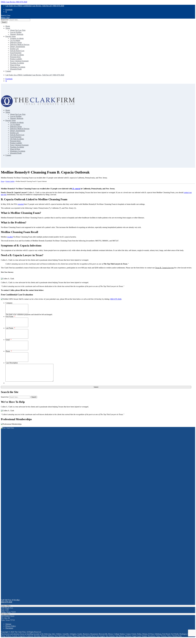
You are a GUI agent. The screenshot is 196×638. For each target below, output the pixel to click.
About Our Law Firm (17, 30)
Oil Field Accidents (17, 55)
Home (7, 26)
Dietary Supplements (17, 47)
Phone (8, 351)
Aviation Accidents (17, 38)
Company (8, 303)
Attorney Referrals (16, 34)
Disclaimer (9, 628)
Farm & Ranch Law (17, 51)
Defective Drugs (16, 42)
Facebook (8, 10)
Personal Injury (15, 57)
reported (21, 204)
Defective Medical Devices (19, 44)
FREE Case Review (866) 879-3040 (14, 2)
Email (8, 340)
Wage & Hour (15, 65)
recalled (10, 237)
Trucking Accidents (17, 63)
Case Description (11, 363)
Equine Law (14, 49)
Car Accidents (15, 40)
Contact (8, 71)
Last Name (10, 328)
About (7, 28)
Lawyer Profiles (15, 32)
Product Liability (16, 59)
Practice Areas (10, 36)
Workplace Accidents (17, 67)
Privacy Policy (10, 626)
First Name (10, 316)
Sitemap (8, 624)
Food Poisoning (15, 53)
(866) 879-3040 (115, 299)
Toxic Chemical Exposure (19, 61)
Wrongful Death (16, 69)
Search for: (5, 20)
